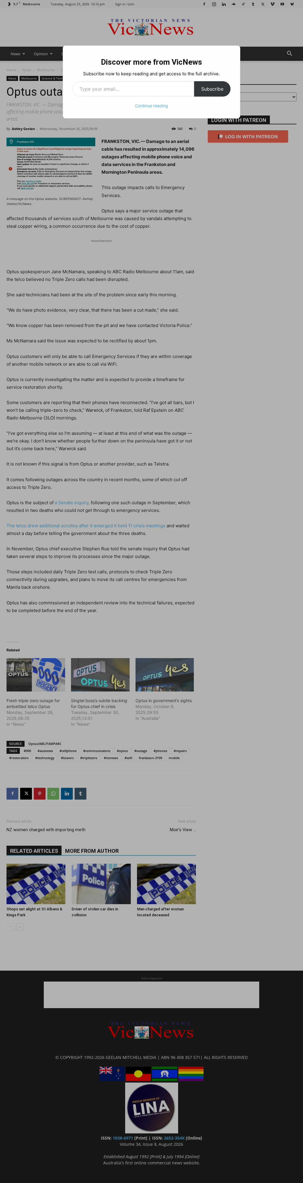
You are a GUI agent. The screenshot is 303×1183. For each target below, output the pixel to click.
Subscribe (212, 89)
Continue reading (151, 105)
